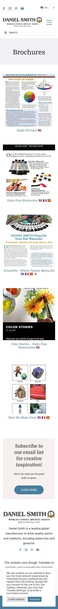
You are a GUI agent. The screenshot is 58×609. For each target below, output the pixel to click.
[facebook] (3, 8)
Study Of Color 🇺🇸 (29, 130)
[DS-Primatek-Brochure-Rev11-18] (29, 216)
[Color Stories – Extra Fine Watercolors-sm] (29, 289)
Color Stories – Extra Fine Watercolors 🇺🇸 (29, 346)
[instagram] (10, 8)
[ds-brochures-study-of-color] (29, 75)
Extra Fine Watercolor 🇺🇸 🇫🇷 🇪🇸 (29, 200)
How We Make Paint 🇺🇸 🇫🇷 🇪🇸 (29, 417)
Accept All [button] (35, 599)
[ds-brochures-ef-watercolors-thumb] (29, 146)
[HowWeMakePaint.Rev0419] (29, 363)
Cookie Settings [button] (16, 599)
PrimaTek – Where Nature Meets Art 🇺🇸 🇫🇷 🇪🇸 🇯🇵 (29, 272)
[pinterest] (16, 8)
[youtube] (22, 8)
